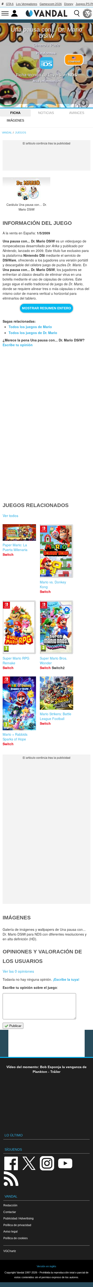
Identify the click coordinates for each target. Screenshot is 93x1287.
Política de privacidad (17, 1225)
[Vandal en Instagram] (47, 1162)
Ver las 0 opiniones (18, 971)
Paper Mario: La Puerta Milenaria (15, 547)
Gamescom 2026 (51, 4)
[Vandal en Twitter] (29, 1162)
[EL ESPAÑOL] (87, 13)
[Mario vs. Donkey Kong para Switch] (56, 550)
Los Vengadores (26, 4)
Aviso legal (10, 1231)
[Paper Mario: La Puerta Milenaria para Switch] (19, 532)
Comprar (74, 61)
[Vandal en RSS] (11, 1178)
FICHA (15, 113)
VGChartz (9, 1250)
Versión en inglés (46, 1266)
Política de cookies (15, 1238)
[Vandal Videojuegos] (46, 12)
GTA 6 (10, 4)
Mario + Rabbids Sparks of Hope (15, 736)
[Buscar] (76, 13)
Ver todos (10, 515)
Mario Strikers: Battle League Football (55, 716)
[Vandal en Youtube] (65, 1162)
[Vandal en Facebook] (11, 1162)
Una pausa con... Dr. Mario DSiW (46, 32)
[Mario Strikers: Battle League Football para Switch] (56, 692)
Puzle (55, 45)
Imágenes (15, 120)
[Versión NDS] (46, 63)
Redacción (10, 1205)
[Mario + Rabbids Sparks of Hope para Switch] (19, 702)
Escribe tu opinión (18, 344)
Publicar (14, 1026)
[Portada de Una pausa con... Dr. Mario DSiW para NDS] (26, 189)
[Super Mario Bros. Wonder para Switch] (56, 626)
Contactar (9, 1211)
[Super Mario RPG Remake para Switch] (19, 626)
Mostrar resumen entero (46, 308)
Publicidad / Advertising (18, 1218)
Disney (68, 4)
